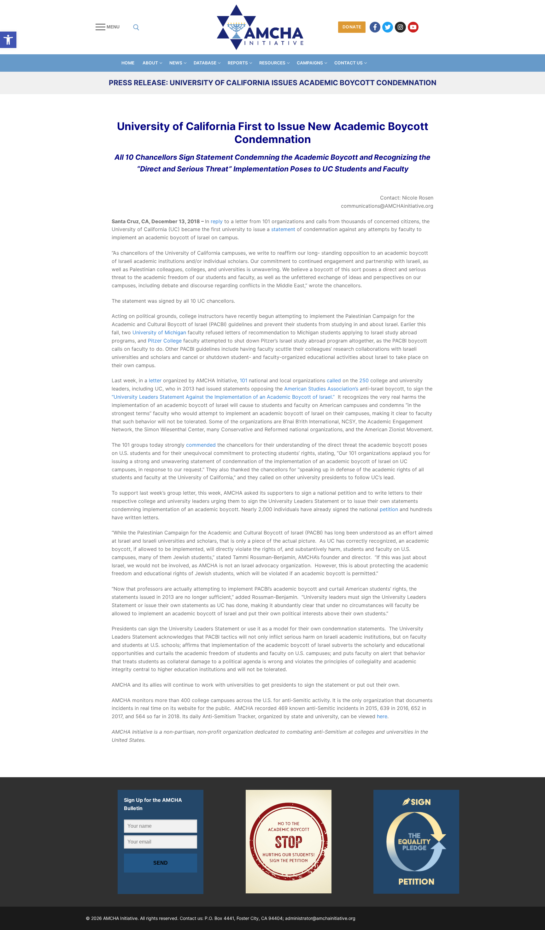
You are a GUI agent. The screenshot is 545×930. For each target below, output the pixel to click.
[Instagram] (400, 27)
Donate (352, 26)
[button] (8, 40)
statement (283, 229)
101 (243, 380)
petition (389, 509)
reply (217, 221)
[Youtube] (413, 27)
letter (155, 380)
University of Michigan (159, 332)
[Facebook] (375, 27)
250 (364, 380)
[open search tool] (136, 27)
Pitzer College (165, 340)
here (382, 716)
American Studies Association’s (321, 388)
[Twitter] (387, 27)
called (334, 380)
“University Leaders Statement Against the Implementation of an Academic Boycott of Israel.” (223, 397)
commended (201, 445)
